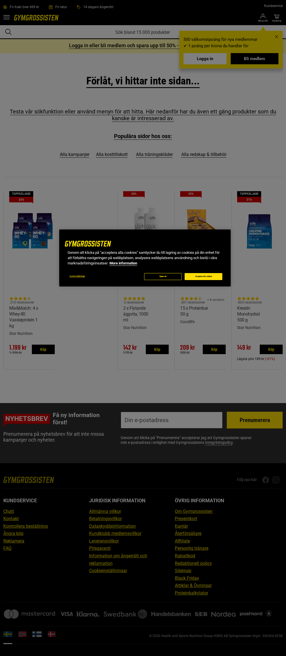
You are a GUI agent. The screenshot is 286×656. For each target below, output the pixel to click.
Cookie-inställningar (77, 276)
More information (123, 263)
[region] (145, 257)
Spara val (162, 276)
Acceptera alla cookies (203, 276)
